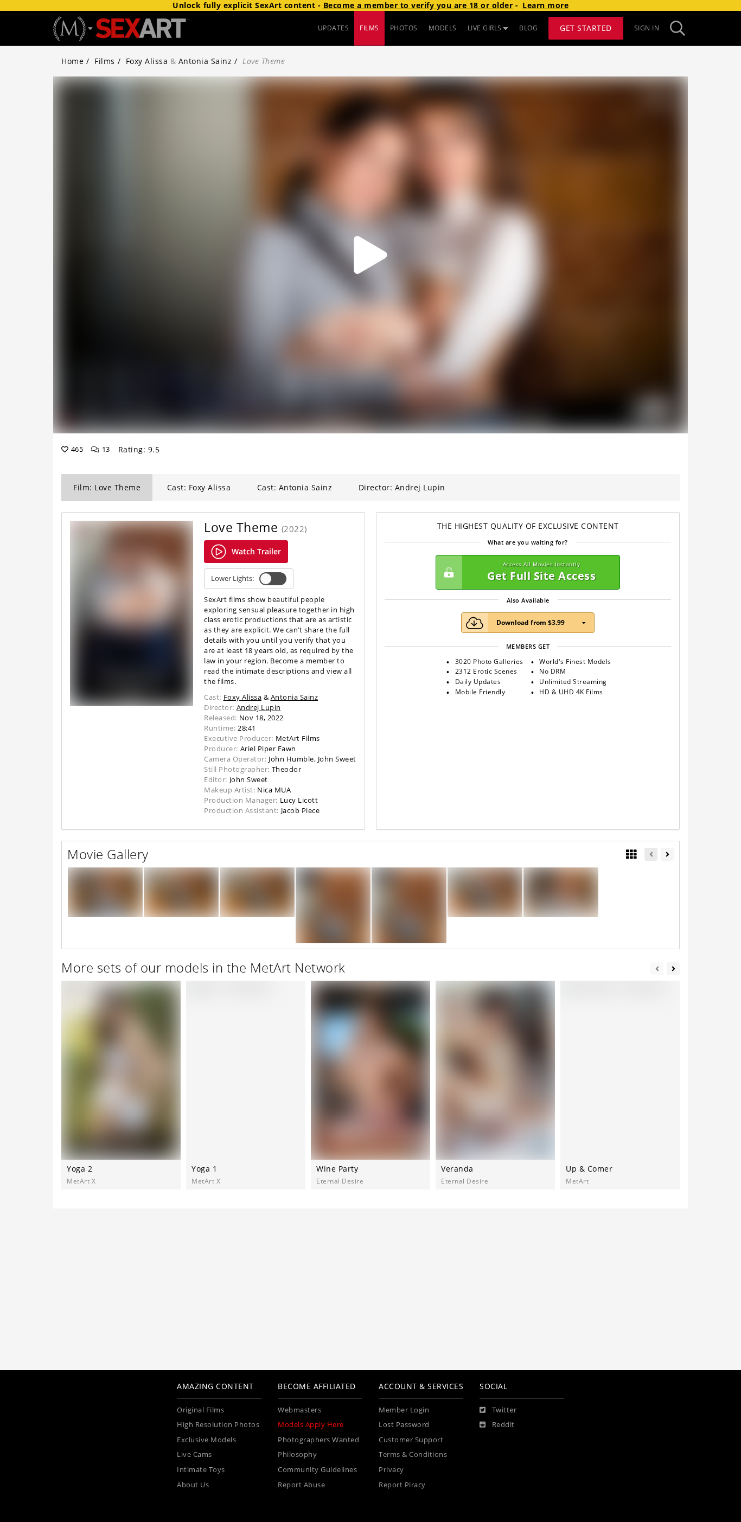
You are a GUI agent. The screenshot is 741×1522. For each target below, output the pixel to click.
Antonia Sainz (205, 61)
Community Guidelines (317, 1469)
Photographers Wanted (318, 1439)
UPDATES (333, 28)
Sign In (647, 28)
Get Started (586, 28)
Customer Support (411, 1439)
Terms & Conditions (413, 1454)
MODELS (443, 28)
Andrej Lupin (259, 707)
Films (104, 61)
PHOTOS (404, 28)
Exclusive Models (206, 1439)
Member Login (404, 1410)
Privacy (391, 1469)
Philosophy (297, 1454)
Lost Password (404, 1424)
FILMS (369, 28)
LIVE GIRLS (485, 28)
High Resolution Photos (218, 1424)
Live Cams (194, 1454)
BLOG (528, 28)
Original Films (200, 1410)
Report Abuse (301, 1484)
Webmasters (299, 1410)
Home (72, 61)
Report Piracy (402, 1484)
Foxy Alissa (147, 61)
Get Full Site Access (541, 572)
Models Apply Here (311, 1424)
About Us (193, 1484)
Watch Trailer (256, 551)
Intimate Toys (201, 1469)
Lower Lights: (232, 578)
